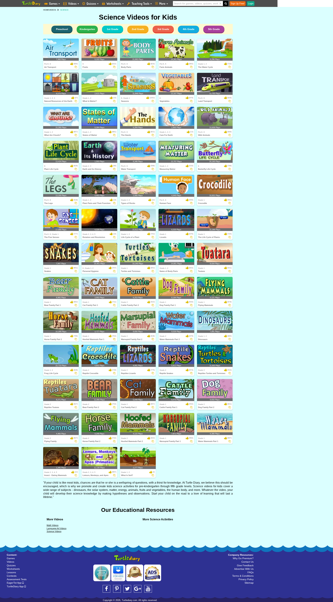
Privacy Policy (246, 579)
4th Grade (188, 29)
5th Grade (214, 29)
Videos (72, 3)
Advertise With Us (244, 568)
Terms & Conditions (243, 575)
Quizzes (91, 3)
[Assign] (76, 67)
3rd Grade (163, 29)
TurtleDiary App (15, 586)
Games (53, 3)
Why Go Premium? (243, 558)
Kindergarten (87, 29)
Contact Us (247, 561)
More (162, 3)
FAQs (250, 572)
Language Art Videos (56, 528)
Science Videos (54, 531)
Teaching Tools (140, 3)
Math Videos (52, 525)
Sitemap (249, 582)
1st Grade (112, 29)
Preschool (62, 29)
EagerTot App (14, 582)
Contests (11, 575)
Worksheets (114, 3)
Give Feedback (245, 565)
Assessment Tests (17, 579)
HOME (46, 10)
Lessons (11, 572)
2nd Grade (138, 29)
